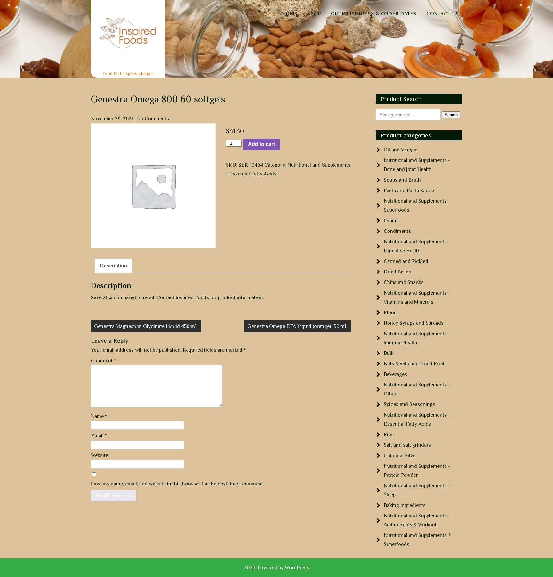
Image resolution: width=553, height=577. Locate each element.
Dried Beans (397, 272)
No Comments (153, 119)
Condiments (397, 231)
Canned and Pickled (406, 261)
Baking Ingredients (405, 505)
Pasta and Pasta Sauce (409, 190)
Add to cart (261, 144)
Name (99, 416)
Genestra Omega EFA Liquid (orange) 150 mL (297, 326)
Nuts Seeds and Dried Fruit (414, 364)
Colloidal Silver (400, 456)
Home (290, 13)
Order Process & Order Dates (374, 13)
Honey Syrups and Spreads (414, 323)
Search (451, 114)
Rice (389, 434)
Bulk (389, 353)
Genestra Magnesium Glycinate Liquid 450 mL (146, 326)
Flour (390, 312)
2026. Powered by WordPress (276, 568)
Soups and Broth (402, 180)
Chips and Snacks (404, 282)
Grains (391, 220)
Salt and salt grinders (407, 445)
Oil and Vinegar (401, 150)
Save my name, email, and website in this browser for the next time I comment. (177, 484)
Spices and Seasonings (409, 404)
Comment (103, 360)
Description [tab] (113, 266)
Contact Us (442, 13)
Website (99, 455)
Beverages (395, 374)
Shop (314, 13)
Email (99, 436)
